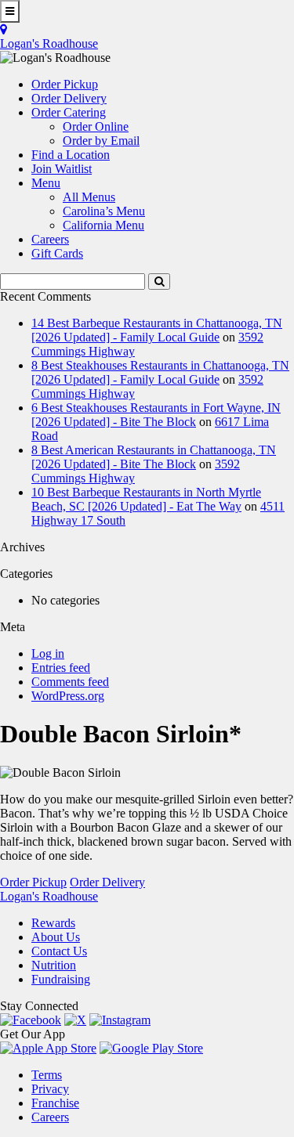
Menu (45, 183)
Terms (46, 1074)
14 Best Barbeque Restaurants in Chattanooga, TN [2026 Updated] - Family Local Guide (156, 330)
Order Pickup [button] (64, 84)
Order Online (96, 126)
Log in (47, 653)
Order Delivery (107, 882)
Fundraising (60, 979)
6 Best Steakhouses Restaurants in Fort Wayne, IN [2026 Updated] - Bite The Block (156, 414)
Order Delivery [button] (69, 98)
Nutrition (53, 965)
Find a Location (70, 154)
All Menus (89, 197)
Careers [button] (50, 239)
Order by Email (101, 140)
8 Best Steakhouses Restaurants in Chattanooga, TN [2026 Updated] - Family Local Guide (160, 372)
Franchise (55, 1103)
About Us (55, 937)
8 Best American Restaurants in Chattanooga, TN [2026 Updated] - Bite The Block (153, 457)
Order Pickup (33, 882)
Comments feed (70, 681)
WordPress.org (67, 695)
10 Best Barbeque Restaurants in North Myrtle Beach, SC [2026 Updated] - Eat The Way (146, 499)
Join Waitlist (61, 168)
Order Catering (68, 112)
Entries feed (60, 667)
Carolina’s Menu (104, 211)
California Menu (103, 225)
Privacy (50, 1088)
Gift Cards (57, 253)
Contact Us (59, 951)
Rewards (53, 922)
